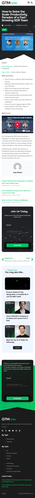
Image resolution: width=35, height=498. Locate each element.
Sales (8, 458)
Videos (4, 29)
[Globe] (13, 430)
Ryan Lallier (6, 72)
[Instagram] (16, 430)
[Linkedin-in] (2, 430)
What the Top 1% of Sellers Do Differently (15, 200)
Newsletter (10, 439)
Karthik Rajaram (7, 66)
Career (9, 456)
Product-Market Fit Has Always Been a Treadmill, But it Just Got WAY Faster (17, 294)
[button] (28, 2)
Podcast (9, 442)
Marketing (10, 463)
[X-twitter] (6, 430)
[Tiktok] (19, 430)
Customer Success (13, 466)
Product (9, 469)
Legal (4, 493)
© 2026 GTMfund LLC (25, 493)
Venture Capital (12, 453)
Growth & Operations (14, 471)
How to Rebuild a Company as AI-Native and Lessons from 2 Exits (17, 318)
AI (7, 450)
